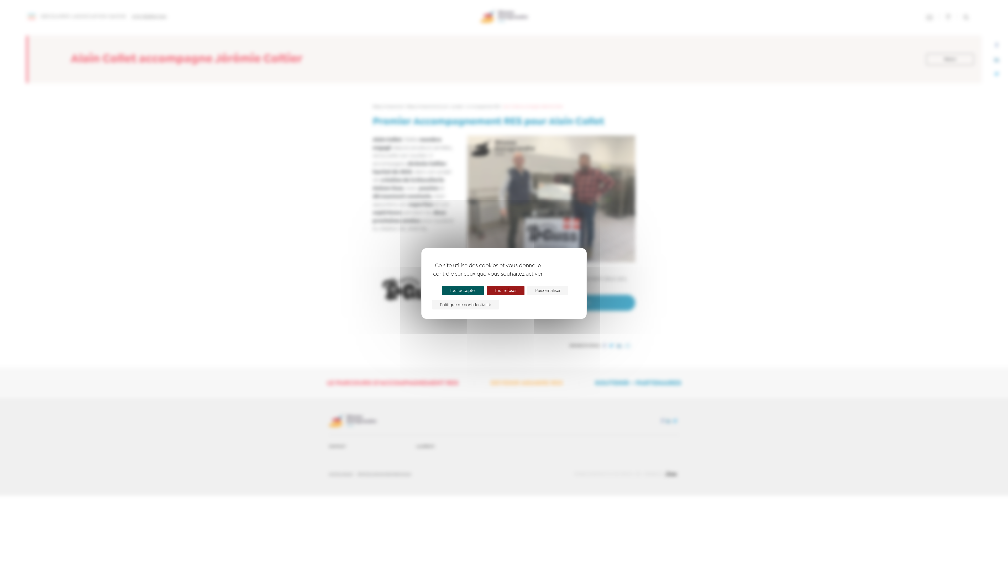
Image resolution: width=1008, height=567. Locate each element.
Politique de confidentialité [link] (465, 304)
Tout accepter (463, 290)
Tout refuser (506, 290)
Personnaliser (547, 290)
